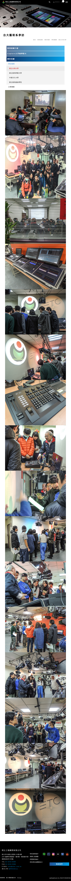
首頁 (34, 39)
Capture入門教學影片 (17, 53)
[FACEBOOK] (49, 854)
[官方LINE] (44, 854)
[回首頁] (11, 2)
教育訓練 (40, 39)
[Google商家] (62, 854)
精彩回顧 (47, 39)
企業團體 (11, 87)
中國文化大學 (14, 77)
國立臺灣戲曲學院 (15, 82)
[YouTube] (58, 854)
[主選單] (67, 2)
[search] (50, 2)
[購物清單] (62, 2)
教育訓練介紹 (12, 48)
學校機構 (54, 39)
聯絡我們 (59, 864)
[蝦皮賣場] (67, 854)
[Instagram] (53, 854)
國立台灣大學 (14, 68)
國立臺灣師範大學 (15, 73)
